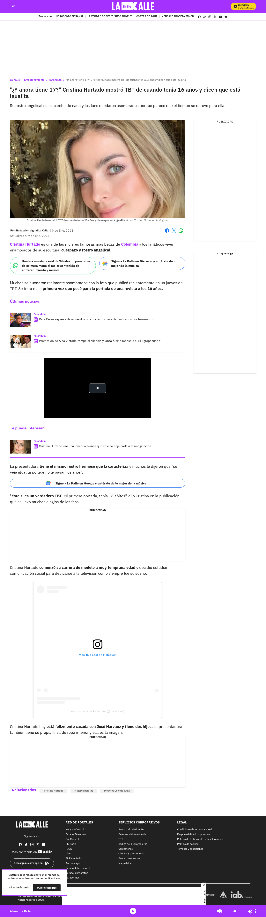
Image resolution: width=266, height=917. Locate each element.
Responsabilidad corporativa (193, 834)
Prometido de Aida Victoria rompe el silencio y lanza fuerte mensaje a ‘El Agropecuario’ (100, 341)
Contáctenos (125, 849)
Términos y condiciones (190, 849)
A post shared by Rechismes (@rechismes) (97, 711)
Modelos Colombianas (117, 790)
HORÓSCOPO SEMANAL (70, 16)
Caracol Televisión (76, 834)
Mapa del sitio (126, 863)
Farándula (55, 79)
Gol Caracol (72, 839)
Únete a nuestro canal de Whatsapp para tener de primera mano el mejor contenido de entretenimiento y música (56, 265)
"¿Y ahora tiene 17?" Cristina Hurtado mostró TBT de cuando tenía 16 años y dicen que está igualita (126, 79)
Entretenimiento (34, 79)
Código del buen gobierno (132, 844)
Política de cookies (187, 844)
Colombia (129, 244)
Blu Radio (71, 844)
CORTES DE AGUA (147, 16)
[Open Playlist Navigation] (255, 911)
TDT (120, 839)
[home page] (133, 6)
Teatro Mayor (73, 863)
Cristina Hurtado (25, 244)
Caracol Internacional (78, 868)
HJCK (69, 849)
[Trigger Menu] (13, 6)
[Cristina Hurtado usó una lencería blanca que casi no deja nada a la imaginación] (20, 447)
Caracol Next (73, 878)
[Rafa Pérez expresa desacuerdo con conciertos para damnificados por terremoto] (20, 320)
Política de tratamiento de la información (200, 839)
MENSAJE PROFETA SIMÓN (177, 16)
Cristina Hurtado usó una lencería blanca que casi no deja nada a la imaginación (95, 446)
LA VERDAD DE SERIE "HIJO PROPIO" (109, 16)
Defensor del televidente (132, 834)
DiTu (68, 853)
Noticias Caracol (75, 829)
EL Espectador (74, 858)
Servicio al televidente (131, 829)
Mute (219, 911)
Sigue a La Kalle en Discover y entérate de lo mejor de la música (143, 263)
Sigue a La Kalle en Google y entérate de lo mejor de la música (100, 483)
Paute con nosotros (129, 858)
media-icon (133, 911)
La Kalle (15, 79)
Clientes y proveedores (131, 853)
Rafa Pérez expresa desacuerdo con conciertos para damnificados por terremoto (95, 319)
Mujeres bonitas (83, 790)
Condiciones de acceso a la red (194, 829)
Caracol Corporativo (77, 873)
